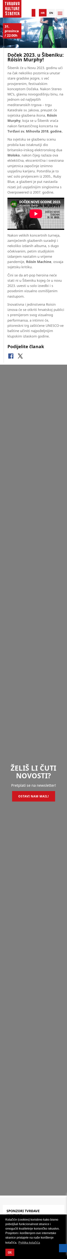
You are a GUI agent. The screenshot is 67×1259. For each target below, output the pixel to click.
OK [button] (10, 1252)
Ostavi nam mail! (33, 796)
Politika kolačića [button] (29, 1242)
